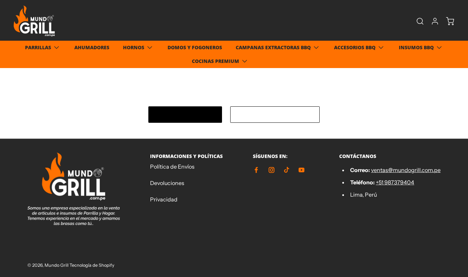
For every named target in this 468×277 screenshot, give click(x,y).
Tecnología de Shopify (92, 265)
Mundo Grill (57, 265)
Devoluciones (167, 183)
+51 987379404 (395, 182)
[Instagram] (271, 169)
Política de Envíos (172, 166)
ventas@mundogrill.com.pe (406, 170)
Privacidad (163, 199)
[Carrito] (446, 21)
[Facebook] (256, 169)
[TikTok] (286, 169)
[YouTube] (301, 169)
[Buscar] (416, 21)
